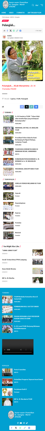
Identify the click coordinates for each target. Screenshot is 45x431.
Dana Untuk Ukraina (9, 269)
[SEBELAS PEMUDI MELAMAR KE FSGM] (8, 186)
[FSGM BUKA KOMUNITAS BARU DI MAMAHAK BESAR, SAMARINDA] (8, 152)
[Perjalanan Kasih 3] (7, 392)
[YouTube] (20, 423)
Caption (13, 99)
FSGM (18, 99)
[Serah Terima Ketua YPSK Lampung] (37, 262)
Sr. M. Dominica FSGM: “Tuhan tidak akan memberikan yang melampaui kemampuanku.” (27, 119)
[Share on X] (10, 30)
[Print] (20, 30)
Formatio (17, 215)
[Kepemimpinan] (8, 206)
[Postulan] (8, 225)
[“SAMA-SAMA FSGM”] (37, 252)
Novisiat (18, 232)
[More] (23, 30)
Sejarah (17, 193)
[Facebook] (18, 423)
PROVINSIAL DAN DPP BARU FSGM (27, 169)
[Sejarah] (8, 196)
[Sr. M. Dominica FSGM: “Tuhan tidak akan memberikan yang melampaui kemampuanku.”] (8, 119)
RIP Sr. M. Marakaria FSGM (23, 399)
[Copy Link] (17, 30)
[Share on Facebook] (7, 30)
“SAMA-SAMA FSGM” (9, 250)
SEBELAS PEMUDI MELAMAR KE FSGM (28, 183)
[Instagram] (24, 423)
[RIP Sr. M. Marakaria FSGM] (7, 402)
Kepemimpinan (20, 203)
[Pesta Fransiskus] (7, 372)
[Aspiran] (8, 216)
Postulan (18, 223)
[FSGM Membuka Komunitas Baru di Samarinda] (7, 299)
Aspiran (17, 213)
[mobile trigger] (41, 5)
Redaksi (9, 35)
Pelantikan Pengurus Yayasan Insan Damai (28, 379)
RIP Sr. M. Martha (8, 278)
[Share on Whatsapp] (13, 30)
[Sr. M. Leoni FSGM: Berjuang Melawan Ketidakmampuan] (7, 329)
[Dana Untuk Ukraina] (37, 271)
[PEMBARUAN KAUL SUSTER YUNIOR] (7, 309)
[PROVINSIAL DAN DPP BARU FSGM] (8, 172)
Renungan (16, 392)
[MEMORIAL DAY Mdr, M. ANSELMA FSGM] (8, 130)
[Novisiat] (8, 235)
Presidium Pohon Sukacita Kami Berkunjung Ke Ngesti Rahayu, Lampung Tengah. (26, 140)
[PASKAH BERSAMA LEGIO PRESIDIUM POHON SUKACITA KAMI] (7, 319)
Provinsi (17, 196)
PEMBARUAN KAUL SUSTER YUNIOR (26, 306)
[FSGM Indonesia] (16, 5)
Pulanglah (24, 99)
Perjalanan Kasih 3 (20, 389)
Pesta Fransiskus (20, 369)
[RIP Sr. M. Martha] (37, 280)
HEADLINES (18, 123)
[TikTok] (27, 423)
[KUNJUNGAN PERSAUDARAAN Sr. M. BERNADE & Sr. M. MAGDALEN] (8, 162)
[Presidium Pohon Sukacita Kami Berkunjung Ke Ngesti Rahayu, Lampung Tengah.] (8, 140)
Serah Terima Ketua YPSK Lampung (14, 260)
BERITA (5, 20)
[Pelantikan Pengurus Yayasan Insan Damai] (7, 382)
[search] (32, 5)
